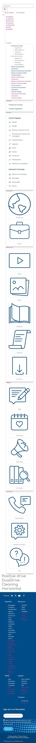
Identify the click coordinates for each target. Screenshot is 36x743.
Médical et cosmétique (11, 623)
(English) (9, 17)
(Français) (9, 23)
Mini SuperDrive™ (20, 50)
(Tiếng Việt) (10, 25)
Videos (23, 607)
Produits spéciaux (16, 75)
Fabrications (14, 89)
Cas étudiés (11, 685)
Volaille (10, 626)
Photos (23, 609)
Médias (8, 382)
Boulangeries (11, 605)
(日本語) (9, 29)
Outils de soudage (16, 91)
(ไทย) (8, 27)
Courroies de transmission (18, 87)
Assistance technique (24, 682)
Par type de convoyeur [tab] (16, 105)
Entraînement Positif (17, 46)
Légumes (10, 611)
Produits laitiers (12, 609)
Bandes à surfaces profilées (19, 73)
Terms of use (9, 724)
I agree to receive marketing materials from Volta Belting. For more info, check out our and (17, 722)
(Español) (9, 19)
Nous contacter (25, 679)
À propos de (24, 701)
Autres (10, 638)
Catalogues (24, 611)
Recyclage (11, 636)
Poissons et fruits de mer (11, 614)
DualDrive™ (18, 52)
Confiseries (11, 607)
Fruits (9, 617)
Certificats (24, 605)
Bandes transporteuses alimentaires (17, 68)
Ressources (9, 247)
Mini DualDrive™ (19, 54)
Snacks (10, 628)
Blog (9, 679)
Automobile (11, 630)
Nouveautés (11, 683)
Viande (10, 620)
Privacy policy (27, 722)
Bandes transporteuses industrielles (21, 71)
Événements (11, 681)
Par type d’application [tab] (15, 108)
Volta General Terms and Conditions (18, 737)
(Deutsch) (10, 21)
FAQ (22, 685)
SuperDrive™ (18, 48)
